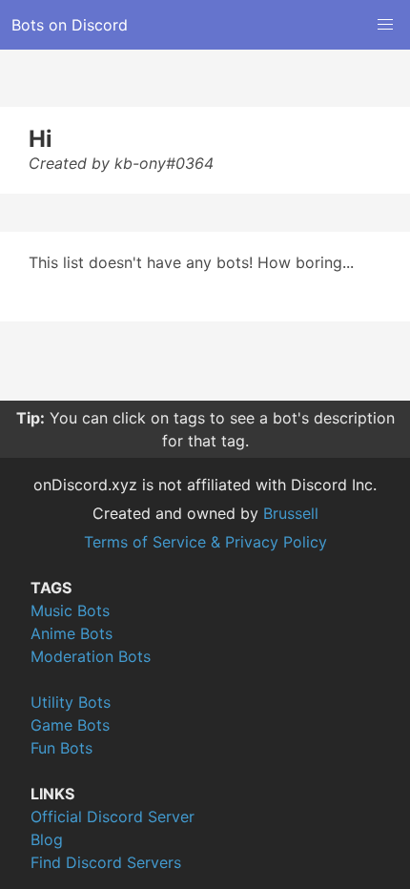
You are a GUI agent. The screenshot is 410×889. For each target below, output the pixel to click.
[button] (385, 25)
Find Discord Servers (106, 862)
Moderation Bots (91, 656)
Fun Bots (61, 747)
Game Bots (70, 724)
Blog (47, 839)
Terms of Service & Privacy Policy (205, 541)
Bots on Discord (69, 24)
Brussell (290, 513)
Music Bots (70, 610)
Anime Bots (72, 633)
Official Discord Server (113, 816)
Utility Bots (71, 702)
